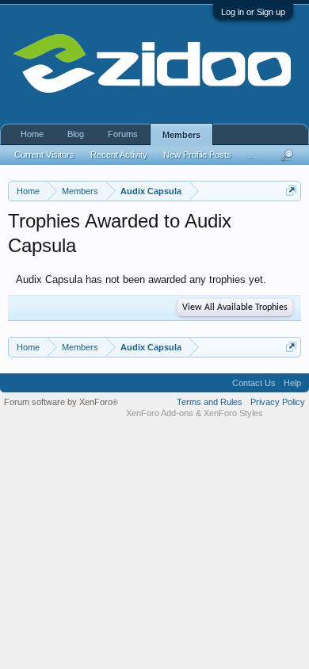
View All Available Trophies (235, 307)
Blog (75, 134)
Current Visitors (44, 154)
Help (292, 383)
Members (181, 135)
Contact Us (254, 383)
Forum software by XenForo (61, 402)
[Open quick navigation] (291, 190)
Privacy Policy (277, 402)
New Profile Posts (197, 154)
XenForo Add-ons (159, 413)
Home (32, 134)
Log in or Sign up (253, 12)
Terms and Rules (209, 402)
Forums (123, 134)
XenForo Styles (233, 413)
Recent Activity (118, 154)
